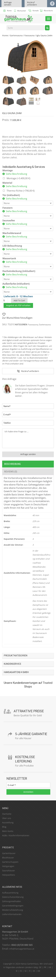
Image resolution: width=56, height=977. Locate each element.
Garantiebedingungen (12, 905)
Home (5, 35)
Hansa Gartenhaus (29, 963)
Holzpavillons (8, 874)
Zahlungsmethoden (11, 901)
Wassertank (9, 258)
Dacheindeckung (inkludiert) (18, 271)
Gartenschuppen (10, 862)
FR (45, 967)
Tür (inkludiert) (11, 195)
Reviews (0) (10, 471)
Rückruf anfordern (32, 3)
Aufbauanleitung (10, 892)
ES (21, 971)
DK (38, 971)
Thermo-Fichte (21, 190)
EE (34, 971)
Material (7, 182)
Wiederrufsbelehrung (12, 910)
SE (25, 971)
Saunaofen (8, 220)
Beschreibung (12, 464)
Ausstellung (7, 822)
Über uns (6, 818)
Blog (4, 826)
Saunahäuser (8, 870)
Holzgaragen (8, 866)
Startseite (6, 813)
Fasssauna (29, 35)
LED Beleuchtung (12, 245)
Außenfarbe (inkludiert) (16, 283)
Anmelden (28, 791)
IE (17, 971)
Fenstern (7, 207)
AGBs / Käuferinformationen (15, 835)
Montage (7, 170)
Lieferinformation (10, 914)
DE (40, 967)
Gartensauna (16, 35)
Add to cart (19, 300)
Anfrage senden (8, 3)
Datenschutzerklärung (13, 897)
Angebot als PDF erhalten (18, 305)
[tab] (28, 464)
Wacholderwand (11, 233)
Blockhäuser (8, 857)
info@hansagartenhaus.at (21, 948)
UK (49, 967)
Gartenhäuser (9, 853)
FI (30, 971)
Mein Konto (7, 831)
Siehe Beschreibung (16, 173)
